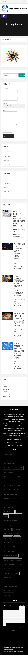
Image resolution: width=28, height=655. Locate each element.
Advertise (5, 391)
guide (5, 516)
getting (19, 511)
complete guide (8, 485)
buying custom (8, 476)
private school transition (10, 555)
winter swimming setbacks (11, 582)
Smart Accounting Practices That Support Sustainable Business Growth (19, 350)
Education (7, 183)
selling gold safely (9, 564)
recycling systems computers (12, 560)
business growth (18, 468)
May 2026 (7, 160)
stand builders (8, 569)
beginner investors (9, 459)
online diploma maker (10, 542)
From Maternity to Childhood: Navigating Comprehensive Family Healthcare (19, 218)
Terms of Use (6, 396)
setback (20, 564)
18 (7, 617)
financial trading (8, 507)
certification (19, 476)
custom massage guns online (12, 490)
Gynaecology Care (9, 525)
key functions (8, 533)
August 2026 (8, 152)
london (17, 533)
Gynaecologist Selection (10, 520)
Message (5, 110)
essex (21, 498)
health (6, 187)
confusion (19, 485)
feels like (14, 503)
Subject (5, 103)
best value (7, 468)
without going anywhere (10, 586)
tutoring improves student (11, 573)
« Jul (13, 630)
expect (6, 503)
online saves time (9, 551)
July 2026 (7, 156)
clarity (21, 481)
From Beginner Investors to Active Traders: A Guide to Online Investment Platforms (19, 286)
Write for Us (6, 389)
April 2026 (7, 164)
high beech (7, 529)
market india (7, 538)
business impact (8, 472)
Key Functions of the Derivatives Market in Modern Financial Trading (19, 251)
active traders (8, 454)
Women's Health (8, 591)
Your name (5, 88)
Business (7, 179)
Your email (5, 96)
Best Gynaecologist (9, 463)
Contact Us (5, 386)
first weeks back (8, 511)
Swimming (7, 191)
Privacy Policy (6, 394)
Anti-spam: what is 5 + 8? (9, 128)
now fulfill (16, 538)
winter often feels (9, 577)
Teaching (7, 196)
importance (17, 529)
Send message (8, 136)
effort (14, 498)
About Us (5, 384)
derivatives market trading (11, 494)
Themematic (19, 651)
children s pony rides (10, 481)
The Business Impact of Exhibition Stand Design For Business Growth (19, 319)
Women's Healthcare (9, 595)
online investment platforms (11, 547)
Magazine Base (11, 651)
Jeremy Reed (16, 236)
